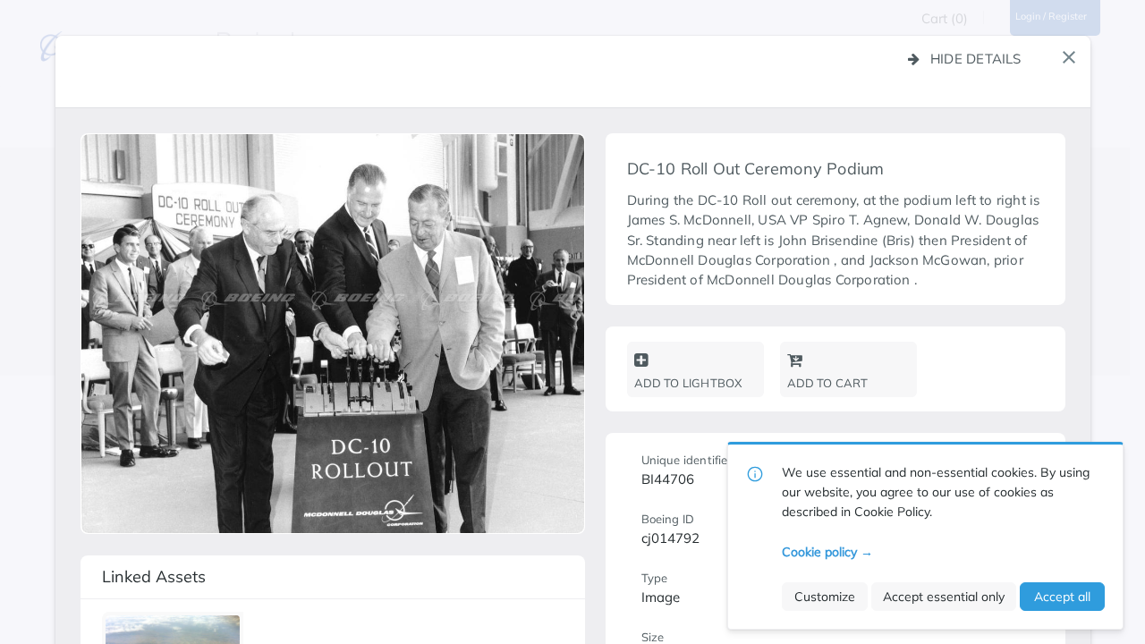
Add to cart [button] (828, 383)
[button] (1069, 57)
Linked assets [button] (154, 576)
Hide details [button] (976, 58)
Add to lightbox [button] (688, 383)
